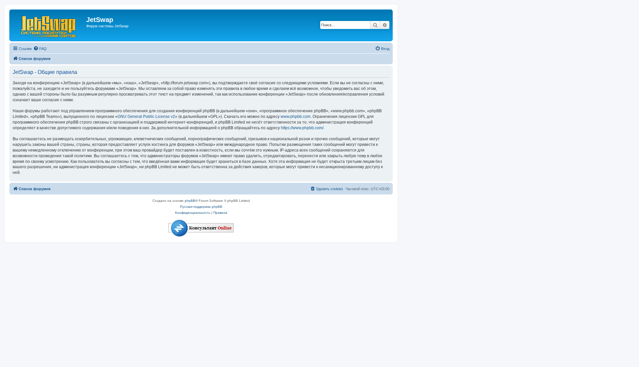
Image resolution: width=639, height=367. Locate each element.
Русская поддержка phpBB (201, 206)
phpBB (190, 200)
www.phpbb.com (296, 116)
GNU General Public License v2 (146, 116)
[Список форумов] (48, 25)
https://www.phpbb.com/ (302, 128)
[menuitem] (40, 49)
